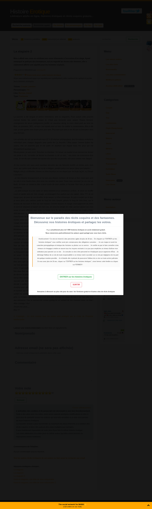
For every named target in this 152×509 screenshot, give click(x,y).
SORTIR (76, 285)
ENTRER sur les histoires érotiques (76, 277)
